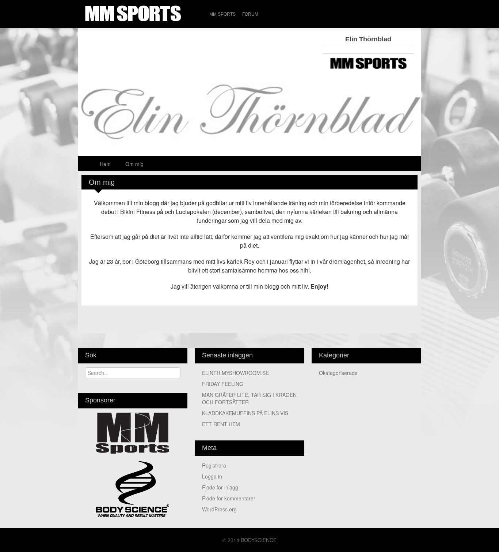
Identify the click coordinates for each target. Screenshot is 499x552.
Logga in (212, 476)
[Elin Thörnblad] (249, 121)
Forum (250, 14)
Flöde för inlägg (220, 487)
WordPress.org (219, 509)
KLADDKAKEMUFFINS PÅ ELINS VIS (245, 413)
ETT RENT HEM (221, 424)
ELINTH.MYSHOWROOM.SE (235, 372)
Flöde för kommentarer (228, 498)
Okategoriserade (338, 372)
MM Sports (222, 14)
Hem (105, 164)
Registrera (214, 465)
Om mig (134, 164)
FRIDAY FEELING (222, 383)
